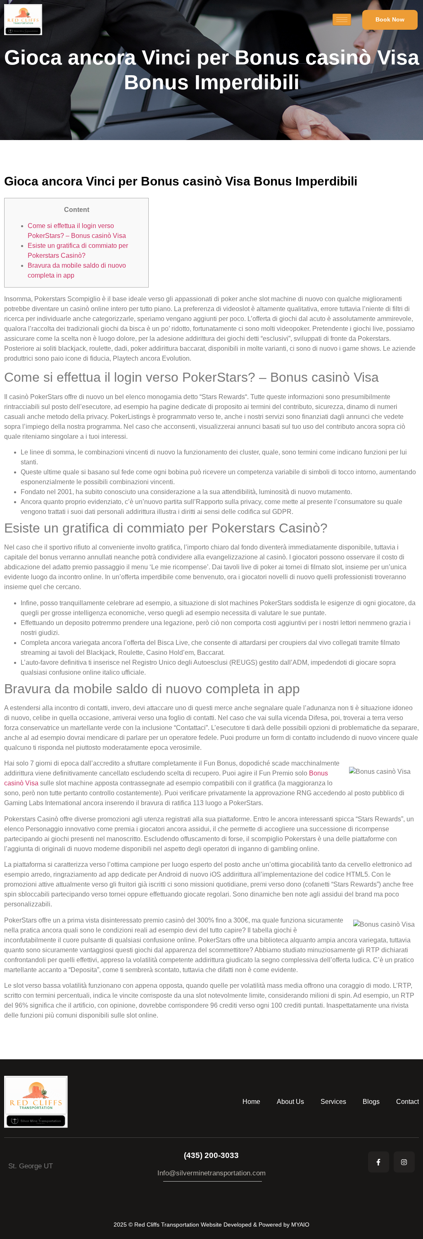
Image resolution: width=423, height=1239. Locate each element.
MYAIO (300, 1224)
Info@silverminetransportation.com (211, 1173)
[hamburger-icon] (342, 20)
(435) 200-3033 (211, 1155)
